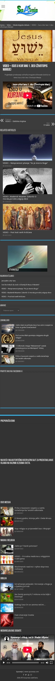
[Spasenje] (27, 10)
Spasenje (19, 672)
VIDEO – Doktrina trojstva (15, 120)
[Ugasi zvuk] (47, 662)
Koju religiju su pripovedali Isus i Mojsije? (33, 528)
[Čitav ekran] (51, 662)
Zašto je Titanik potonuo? (26, 546)
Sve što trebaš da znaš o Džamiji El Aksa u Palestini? (20, 285)
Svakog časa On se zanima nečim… (30, 605)
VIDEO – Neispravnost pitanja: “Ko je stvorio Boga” (25, 163)
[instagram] (31, 674)
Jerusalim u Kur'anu (9, 281)
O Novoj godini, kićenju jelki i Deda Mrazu (33, 518)
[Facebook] (23, 674)
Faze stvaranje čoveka (24, 615)
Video (9, 25)
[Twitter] (26, 674)
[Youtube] (29, 674)
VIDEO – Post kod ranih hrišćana (17, 232)
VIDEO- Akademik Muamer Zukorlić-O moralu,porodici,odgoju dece (19, 197)
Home (2, 25)
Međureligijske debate (21, 25)
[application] (27, 649)
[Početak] (4, 662)
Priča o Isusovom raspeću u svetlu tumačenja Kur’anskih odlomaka (30, 509)
